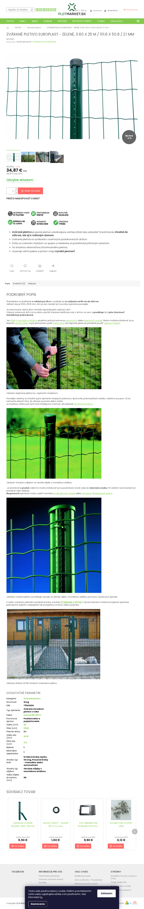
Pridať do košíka (32, 190)
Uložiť (11, 260)
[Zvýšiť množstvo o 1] (16, 189)
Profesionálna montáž (121, 886)
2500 (26, 728)
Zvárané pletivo (32, 698)
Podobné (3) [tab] (19, 283)
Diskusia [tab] (32, 283)
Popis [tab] (7, 283)
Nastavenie (38, 904)
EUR (82, 10)
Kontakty (42, 882)
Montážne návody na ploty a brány (124, 877)
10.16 (26, 736)
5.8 (25, 742)
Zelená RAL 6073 (32, 715)
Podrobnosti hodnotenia (44, 41)
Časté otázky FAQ (118, 882)
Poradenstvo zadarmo (121, 890)
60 (25, 724)
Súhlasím (106, 893)
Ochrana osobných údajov (51, 879)
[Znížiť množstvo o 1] (16, 192)
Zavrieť (34, 260)
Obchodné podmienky (49, 876)
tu (41, 897)
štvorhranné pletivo (83, 404)
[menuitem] (10, 21)
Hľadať (32, 10)
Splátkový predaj (82, 876)
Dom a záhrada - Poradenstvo (89, 880)
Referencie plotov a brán (86, 883)
